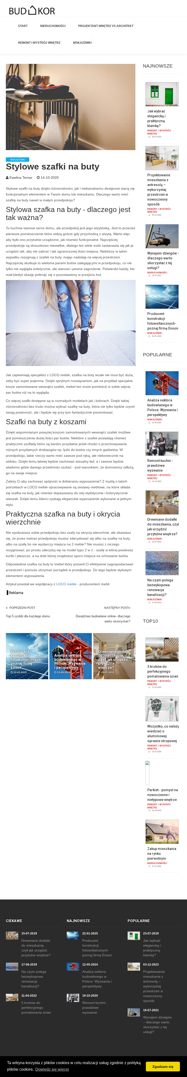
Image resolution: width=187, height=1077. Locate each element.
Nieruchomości (52, 26)
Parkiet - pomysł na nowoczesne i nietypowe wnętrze (162, 795)
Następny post (116, 608)
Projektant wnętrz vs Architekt (105, 26)
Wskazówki (82, 42)
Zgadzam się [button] (162, 1067)
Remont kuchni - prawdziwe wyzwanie (160, 465)
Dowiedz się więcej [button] (52, 1069)
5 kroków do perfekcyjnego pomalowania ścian (162, 671)
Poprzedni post (22, 608)
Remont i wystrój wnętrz (39, 42)
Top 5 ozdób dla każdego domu (28, 616)
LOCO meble (66, 584)
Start (23, 26)
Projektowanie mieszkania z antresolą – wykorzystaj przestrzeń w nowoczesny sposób (158, 189)
